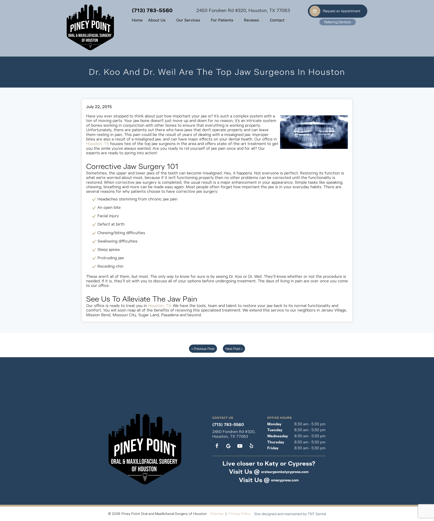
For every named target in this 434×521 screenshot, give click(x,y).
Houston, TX (97, 144)
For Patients (222, 20)
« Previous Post (203, 349)
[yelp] (251, 446)
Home (137, 20)
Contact (277, 20)
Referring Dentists (337, 22)
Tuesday (274, 430)
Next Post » (234, 349)
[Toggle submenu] (168, 20)
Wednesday (277, 436)
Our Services (188, 20)
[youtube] (239, 446)
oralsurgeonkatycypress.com (285, 472)
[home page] (90, 27)
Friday (272, 448)
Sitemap (217, 513)
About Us (156, 20)
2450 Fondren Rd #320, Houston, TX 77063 (243, 10)
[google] (228, 446)
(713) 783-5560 (152, 10)
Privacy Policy (240, 513)
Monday (274, 424)
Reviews (251, 20)
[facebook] (216, 446)
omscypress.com (285, 480)
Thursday (275, 442)
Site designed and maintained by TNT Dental (290, 513)
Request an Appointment (341, 11)
